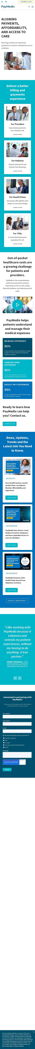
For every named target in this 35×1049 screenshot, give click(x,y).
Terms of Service (19, 1046)
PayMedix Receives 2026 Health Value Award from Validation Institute (15, 580)
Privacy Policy (9, 1046)
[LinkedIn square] (2, 2)
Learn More (17, 134)
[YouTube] (6, 2)
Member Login (26, 1)
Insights (11, 478)
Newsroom (12, 526)
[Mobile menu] (32, 6)
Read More (11, 497)
